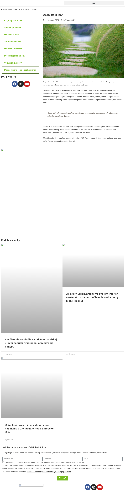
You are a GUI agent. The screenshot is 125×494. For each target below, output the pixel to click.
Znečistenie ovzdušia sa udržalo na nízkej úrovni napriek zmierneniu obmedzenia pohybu (31, 343)
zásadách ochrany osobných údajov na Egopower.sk (49, 472)
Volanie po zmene (12, 27)
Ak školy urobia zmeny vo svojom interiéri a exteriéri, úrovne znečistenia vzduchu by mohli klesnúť (92, 297)
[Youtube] (27, 84)
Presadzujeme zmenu (14, 56)
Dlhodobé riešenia (13, 49)
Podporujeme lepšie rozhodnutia (20, 70)
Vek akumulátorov (13, 63)
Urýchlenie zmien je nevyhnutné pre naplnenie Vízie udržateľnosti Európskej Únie (29, 429)
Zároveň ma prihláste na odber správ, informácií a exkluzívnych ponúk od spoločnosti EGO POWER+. (45, 462)
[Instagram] (21, 84)
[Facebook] (15, 84)
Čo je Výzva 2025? (15, 9)
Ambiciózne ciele (12, 42)
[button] (94, 3)
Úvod (3, 9)
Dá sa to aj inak (11, 34)
